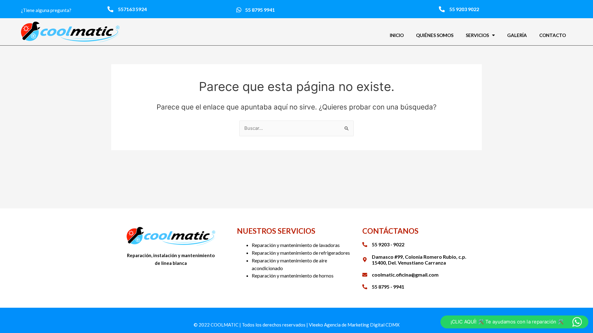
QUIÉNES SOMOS (434, 35)
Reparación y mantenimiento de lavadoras (296, 245)
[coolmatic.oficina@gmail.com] (364, 274)
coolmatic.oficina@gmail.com (405, 275)
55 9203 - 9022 (388, 244)
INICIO (397, 35)
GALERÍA (517, 35)
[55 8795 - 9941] (364, 286)
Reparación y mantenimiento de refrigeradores (301, 253)
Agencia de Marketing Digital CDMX (362, 324)
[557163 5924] (110, 9)
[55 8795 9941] (239, 10)
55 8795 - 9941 (388, 287)
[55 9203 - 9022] (364, 244)
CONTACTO (552, 35)
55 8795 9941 (260, 10)
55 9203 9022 (464, 9)
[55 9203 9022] (442, 9)
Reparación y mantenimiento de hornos (293, 275)
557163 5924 (132, 9)
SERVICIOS (477, 35)
